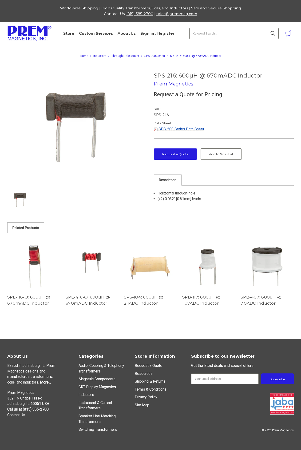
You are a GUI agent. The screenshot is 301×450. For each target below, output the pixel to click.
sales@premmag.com (176, 14)
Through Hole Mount (125, 56)
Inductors (99, 56)
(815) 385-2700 (139, 14)
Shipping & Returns (150, 381)
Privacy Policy (146, 397)
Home (84, 56)
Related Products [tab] (25, 228)
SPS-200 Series (154, 56)
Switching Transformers (98, 429)
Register (165, 33)
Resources (144, 373)
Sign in (147, 33)
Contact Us (16, 415)
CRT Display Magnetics (97, 387)
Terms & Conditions (150, 389)
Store (68, 33)
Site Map (142, 405)
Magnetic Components (97, 379)
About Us (127, 33)
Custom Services (96, 33)
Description (167, 180)
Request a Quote (175, 154)
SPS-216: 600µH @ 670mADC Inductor (195, 56)
